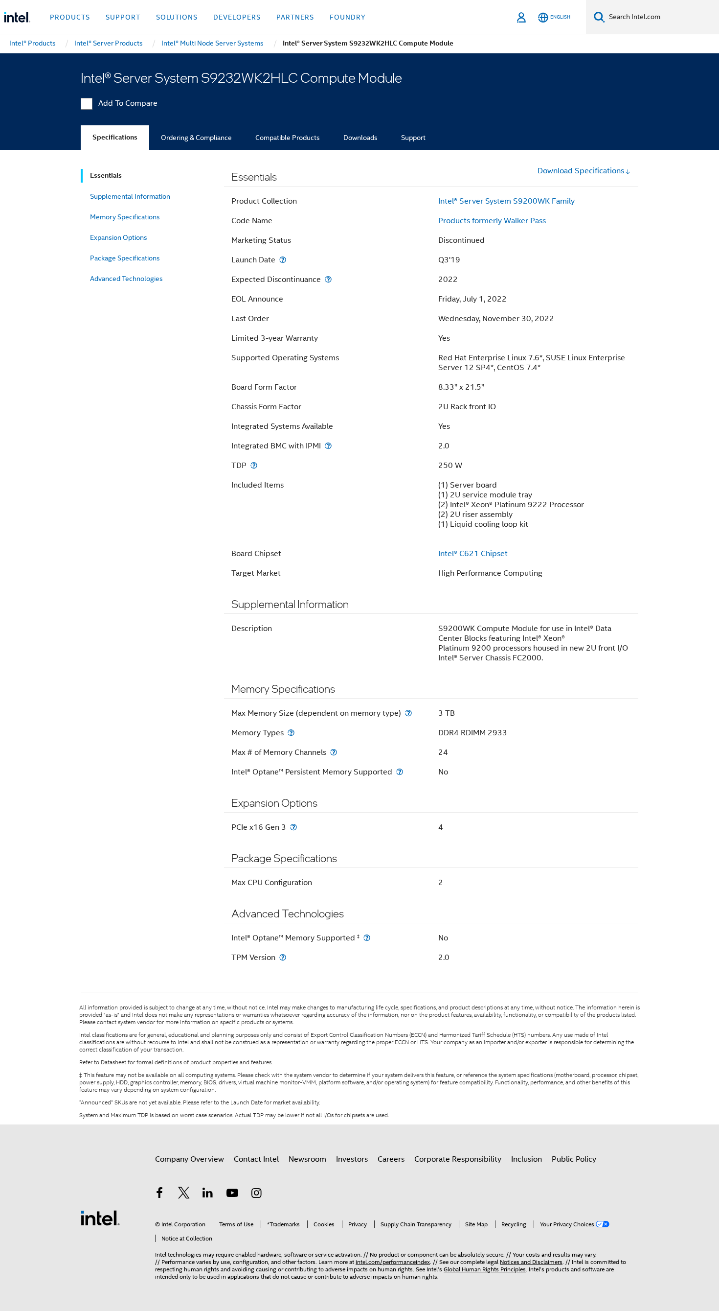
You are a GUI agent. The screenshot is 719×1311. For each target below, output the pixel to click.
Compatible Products (287, 137)
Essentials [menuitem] (106, 175)
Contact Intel (256, 1159)
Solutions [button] (177, 17)
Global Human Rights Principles (485, 1269)
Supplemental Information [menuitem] (130, 196)
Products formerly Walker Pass (492, 221)
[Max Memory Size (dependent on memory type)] (408, 713)
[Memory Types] (291, 732)
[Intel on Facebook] (159, 1194)
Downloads (360, 137)
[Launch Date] (282, 260)
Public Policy (574, 1159)
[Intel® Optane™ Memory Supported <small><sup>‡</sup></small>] (366, 938)
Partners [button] (295, 17)
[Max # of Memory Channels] (333, 752)
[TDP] (253, 465)
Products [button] (70, 17)
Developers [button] (237, 17)
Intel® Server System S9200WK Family (506, 201)
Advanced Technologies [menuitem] (126, 278)
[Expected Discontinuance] (328, 279)
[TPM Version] (282, 957)
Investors (352, 1159)
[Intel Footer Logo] (100, 1217)
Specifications (114, 137)
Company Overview (189, 1159)
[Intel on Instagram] (256, 1194)
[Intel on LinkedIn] (208, 1194)
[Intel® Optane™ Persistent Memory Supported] (399, 772)
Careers (391, 1159)
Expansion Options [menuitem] (118, 237)
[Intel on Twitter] (184, 1194)
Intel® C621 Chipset (473, 554)
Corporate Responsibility (457, 1159)
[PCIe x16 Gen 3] (293, 827)
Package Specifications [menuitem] (125, 258)
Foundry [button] (348, 17)
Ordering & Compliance (196, 137)
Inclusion (526, 1159)
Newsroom (307, 1159)
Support (413, 137)
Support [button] (123, 17)
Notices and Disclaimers (531, 1261)
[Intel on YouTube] (232, 1194)
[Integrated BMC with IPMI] (328, 446)
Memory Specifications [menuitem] (125, 216)
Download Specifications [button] (581, 171)
